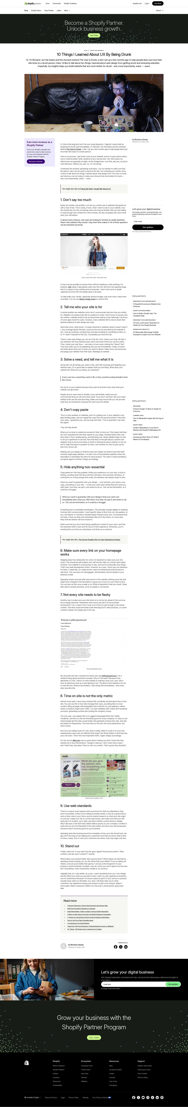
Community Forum (144, 1070)
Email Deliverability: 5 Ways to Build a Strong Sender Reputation (87, 911)
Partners (84, 1077)
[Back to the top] (26, 1062)
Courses (112, 1077)
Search (158, 10)
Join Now (157, 3)
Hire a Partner (142, 1074)
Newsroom (57, 1081)
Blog (26, 10)
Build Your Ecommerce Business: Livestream (81, 908)
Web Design (137, 406)
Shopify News (36, 10)
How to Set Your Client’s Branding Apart (80, 920)
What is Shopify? (59, 1066)
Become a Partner (36, 161)
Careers (55, 1074)
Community (57, 3)
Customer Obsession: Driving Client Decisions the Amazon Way (87, 905)
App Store (84, 1074)
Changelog (113, 1085)
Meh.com (76, 740)
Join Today (94, 35)
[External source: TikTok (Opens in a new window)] (152, 1097)
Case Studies (49, 10)
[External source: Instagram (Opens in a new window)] (147, 1097)
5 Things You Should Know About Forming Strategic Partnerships (88, 917)
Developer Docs (87, 1066)
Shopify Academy (70, 3)
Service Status (143, 1077)
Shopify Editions (58, 1070)
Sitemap (85, 1097)
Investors (56, 1077)
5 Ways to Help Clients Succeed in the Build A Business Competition (89, 914)
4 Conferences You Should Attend (78, 923)
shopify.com (137, 3)
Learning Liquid (138, 415)
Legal (63, 1097)
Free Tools (113, 1081)
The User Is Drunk (73, 149)
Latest (59, 10)
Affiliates (84, 1081)
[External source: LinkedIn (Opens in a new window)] (126, 947)
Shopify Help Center (145, 1066)
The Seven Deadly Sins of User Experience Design (99, 540)
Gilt (69, 287)
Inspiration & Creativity (141, 329)
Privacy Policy (74, 1097)
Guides (111, 1074)
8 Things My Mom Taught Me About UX (94, 189)
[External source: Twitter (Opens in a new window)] (120, 947)
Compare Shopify (115, 1070)
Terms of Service (51, 1097)
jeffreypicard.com (109, 676)
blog (86, 50)
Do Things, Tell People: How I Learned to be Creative (84, 929)
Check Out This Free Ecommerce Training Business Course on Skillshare (90, 926)
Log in (147, 3)
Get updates (148, 227)
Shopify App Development (142, 310)
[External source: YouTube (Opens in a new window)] (143, 1097)
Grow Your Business (97, 50)
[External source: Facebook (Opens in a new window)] (115, 947)
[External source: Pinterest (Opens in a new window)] (162, 1097)
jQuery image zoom (88, 299)
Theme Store (85, 1070)
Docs (48, 3)
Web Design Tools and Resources (144, 301)
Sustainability (57, 1085)
